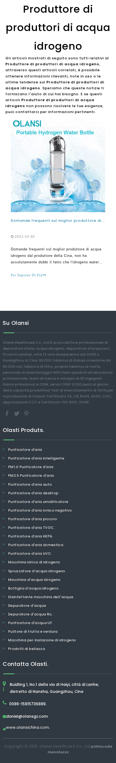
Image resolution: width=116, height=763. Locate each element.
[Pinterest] (26, 413)
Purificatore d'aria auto (30, 484)
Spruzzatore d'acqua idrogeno (36, 571)
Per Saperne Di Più (27, 275)
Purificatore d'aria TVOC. (31, 527)
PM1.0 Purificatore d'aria (30, 466)
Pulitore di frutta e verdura (33, 631)
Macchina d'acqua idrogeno (34, 579)
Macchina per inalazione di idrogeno (42, 640)
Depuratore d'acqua (27, 605)
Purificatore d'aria (25, 449)
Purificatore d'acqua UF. (30, 622)
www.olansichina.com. (28, 727)
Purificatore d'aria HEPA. (30, 536)
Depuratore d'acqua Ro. (30, 614)
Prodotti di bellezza (26, 648)
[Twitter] (17, 413)
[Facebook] (7, 413)
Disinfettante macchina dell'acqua (40, 597)
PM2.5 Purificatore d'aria (31, 475)
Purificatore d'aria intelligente (36, 458)
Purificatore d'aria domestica (35, 544)
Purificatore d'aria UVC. (30, 553)
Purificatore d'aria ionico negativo (40, 510)
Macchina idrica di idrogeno (34, 562)
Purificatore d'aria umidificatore (38, 501)
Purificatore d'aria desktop (33, 493)
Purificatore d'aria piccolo (32, 519)
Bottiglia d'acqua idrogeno (33, 588)
